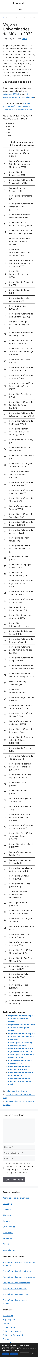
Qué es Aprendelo (11, 1343)
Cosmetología (9, 1250)
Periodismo (8, 1232)
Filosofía (7, 1244)
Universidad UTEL (11, 94)
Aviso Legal (8, 1315)
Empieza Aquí (9, 1327)
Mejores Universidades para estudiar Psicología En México (21, 1027)
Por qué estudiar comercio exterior (19, 1277)
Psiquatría (7, 1238)
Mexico (23, 1091)
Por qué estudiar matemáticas (16, 1283)
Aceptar (6, 1354)
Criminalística (9, 1227)
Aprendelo (19, 3)
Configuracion (24, 1354)
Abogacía (7, 1215)
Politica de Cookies (12, 1331)
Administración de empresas (16, 1198)
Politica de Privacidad (13, 1335)
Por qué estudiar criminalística (17, 1271)
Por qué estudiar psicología (15, 1294)
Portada (6, 1339)
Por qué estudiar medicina (15, 1288)
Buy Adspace (9, 1319)
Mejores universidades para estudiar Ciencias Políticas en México (21, 1036)
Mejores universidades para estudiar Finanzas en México (21, 1019)
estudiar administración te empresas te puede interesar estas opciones (17, 106)
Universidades (12, 1091)
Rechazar (14, 1354)
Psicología (7, 1204)
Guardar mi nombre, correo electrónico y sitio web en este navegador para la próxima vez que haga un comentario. (19, 1168)
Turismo (6, 1221)
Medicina (7, 1209)
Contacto (7, 1323)
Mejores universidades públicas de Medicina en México (19, 1081)
